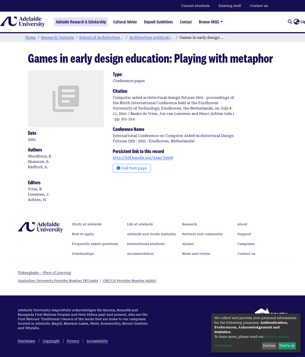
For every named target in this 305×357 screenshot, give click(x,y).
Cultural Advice (125, 22)
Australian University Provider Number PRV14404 (58, 280)
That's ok (287, 345)
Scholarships (83, 253)
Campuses (246, 244)
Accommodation (140, 253)
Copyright (51, 341)
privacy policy (276, 336)
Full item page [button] (133, 168)
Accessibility (97, 341)
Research (189, 224)
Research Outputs (57, 37)
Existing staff (230, 6)
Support (244, 234)
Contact (186, 22)
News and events (196, 253)
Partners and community (202, 234)
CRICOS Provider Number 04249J (129, 280)
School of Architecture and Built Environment (101, 37)
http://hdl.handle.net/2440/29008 (143, 158)
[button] (296, 22)
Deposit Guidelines (158, 22)
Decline (269, 345)
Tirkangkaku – (44, 272)
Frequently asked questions (95, 244)
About (242, 224)
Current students (195, 6)
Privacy (73, 341)
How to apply (83, 234)
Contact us (259, 6)
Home (30, 37)
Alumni (188, 244)
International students (146, 244)
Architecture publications (151, 37)
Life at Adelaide (140, 224)
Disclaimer (26, 341)
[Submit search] (290, 22)
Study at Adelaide (87, 224)
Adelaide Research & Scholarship (81, 22)
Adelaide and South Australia (151, 234)
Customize (223, 345)
